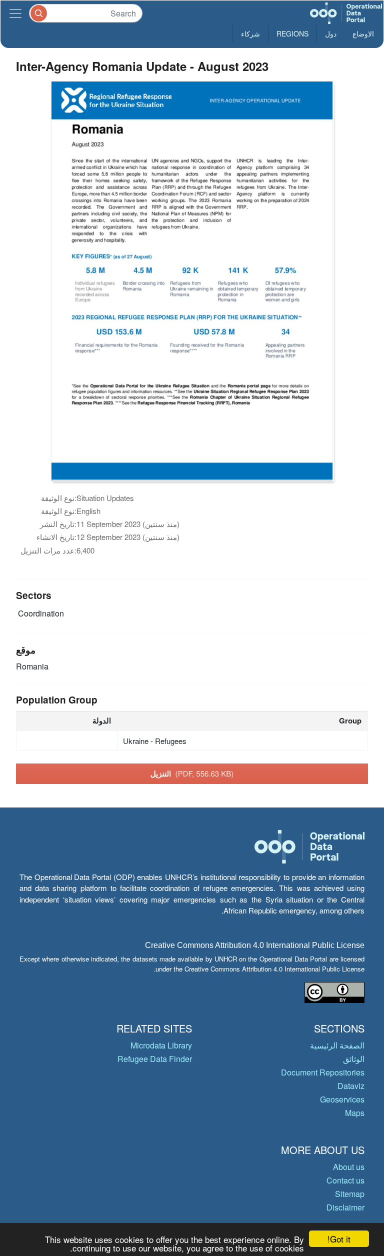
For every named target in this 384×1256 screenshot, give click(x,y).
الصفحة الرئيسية (337, 1045)
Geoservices (342, 1099)
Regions (292, 33)
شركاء (250, 33)
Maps (354, 1112)
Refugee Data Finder (155, 1058)
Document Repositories (322, 1072)
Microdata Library (161, 1045)
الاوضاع (363, 33)
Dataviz (351, 1086)
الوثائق (353, 1058)
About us (348, 1166)
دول (330, 33)
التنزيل (192, 773)
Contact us (345, 1180)
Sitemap (349, 1194)
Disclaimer (345, 1207)
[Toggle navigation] (15, 13)
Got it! (339, 1238)
